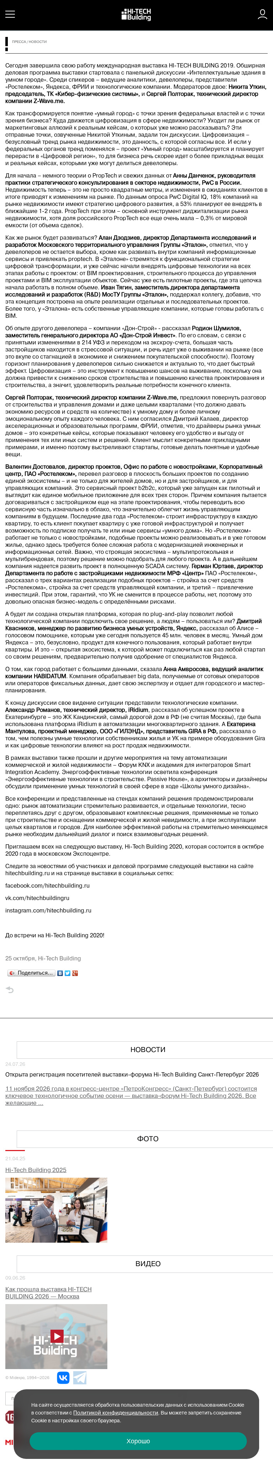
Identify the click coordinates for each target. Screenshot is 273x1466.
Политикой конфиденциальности (115, 1413)
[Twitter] (67, 971)
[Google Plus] (75, 971)
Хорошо (138, 1441)
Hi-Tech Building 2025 (35, 1170)
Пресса (19, 42)
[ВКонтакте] (60, 971)
